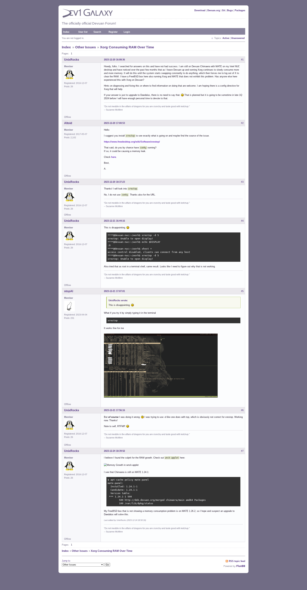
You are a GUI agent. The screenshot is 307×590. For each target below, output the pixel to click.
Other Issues (85, 47)
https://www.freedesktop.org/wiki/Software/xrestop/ (132, 141)
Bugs (230, 10)
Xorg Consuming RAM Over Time (127, 47)
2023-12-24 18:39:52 (114, 451)
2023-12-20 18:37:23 (114, 182)
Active (225, 38)
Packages (240, 10)
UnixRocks (71, 59)
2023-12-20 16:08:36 (114, 59)
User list (82, 32)
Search (97, 32)
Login (127, 32)
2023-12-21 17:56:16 (114, 410)
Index (66, 32)
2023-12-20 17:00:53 (114, 123)
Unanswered (238, 38)
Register (113, 32)
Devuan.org (213, 10)
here (113, 157)
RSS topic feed (237, 561)
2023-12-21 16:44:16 (114, 220)
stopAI (68, 291)
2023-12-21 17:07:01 (114, 291)
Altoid (68, 123)
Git (223, 10)
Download (199, 10)
